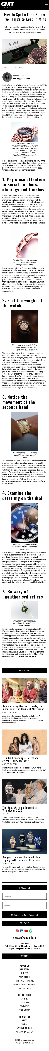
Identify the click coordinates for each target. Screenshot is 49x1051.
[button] (45, 5)
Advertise (24, 998)
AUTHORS (24, 973)
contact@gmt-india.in (24, 937)
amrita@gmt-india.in (21, 79)
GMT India (29, 1043)
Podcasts (24, 1024)
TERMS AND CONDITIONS (24, 980)
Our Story (24, 969)
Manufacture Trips (24, 1028)
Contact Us (24, 1006)
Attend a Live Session (24, 1031)
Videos (24, 1020)
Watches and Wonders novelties (25, 92)
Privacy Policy (24, 977)
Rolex (40, 168)
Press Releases (24, 1002)
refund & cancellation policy (25, 984)
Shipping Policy (24, 988)
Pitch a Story (24, 1010)
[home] (7, 5)
